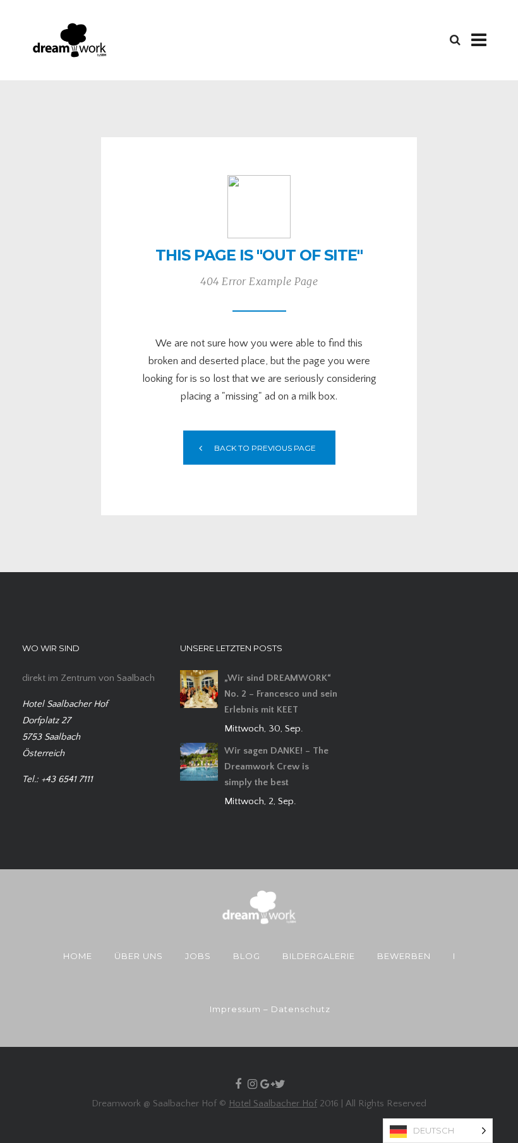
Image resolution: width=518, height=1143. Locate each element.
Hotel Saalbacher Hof (273, 1103)
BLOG (246, 956)
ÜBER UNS (138, 956)
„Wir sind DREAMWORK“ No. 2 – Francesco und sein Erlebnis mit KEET (280, 694)
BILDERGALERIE (318, 956)
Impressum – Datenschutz (270, 1009)
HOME (77, 956)
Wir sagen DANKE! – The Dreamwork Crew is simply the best (276, 766)
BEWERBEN (404, 956)
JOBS (198, 956)
